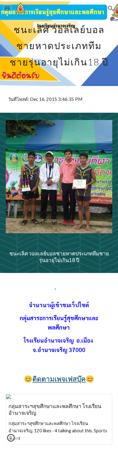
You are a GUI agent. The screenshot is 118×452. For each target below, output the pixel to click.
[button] (7, 8)
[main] (59, 43)
